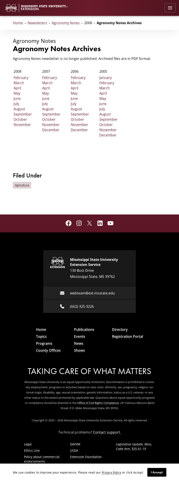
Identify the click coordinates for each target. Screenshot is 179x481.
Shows (79, 350)
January (105, 77)
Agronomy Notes (66, 22)
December (50, 129)
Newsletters (37, 22)
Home (18, 22)
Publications (84, 329)
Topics (41, 336)
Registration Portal (127, 336)
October (20, 119)
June (17, 98)
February (21, 77)
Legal (28, 444)
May (17, 93)
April (17, 88)
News (78, 343)
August (19, 108)
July (16, 103)
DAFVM (75, 444)
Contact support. (107, 432)
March (19, 82)
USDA (74, 450)
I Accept (157, 472)
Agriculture (22, 185)
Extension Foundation (86, 457)
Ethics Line (32, 450)
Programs (44, 343)
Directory (120, 329)
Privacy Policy (111, 472)
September (23, 114)
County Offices (48, 350)
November (22, 124)
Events (79, 336)
